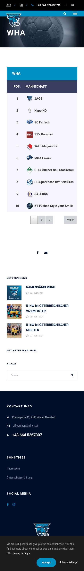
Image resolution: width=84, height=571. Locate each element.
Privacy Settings (68, 562)
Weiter (70, 219)
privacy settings (21, 553)
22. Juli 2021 (36, 293)
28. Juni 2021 (36, 316)
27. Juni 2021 (36, 335)
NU (21, 5)
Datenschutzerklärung (19, 477)
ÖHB (8, 5)
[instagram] (72, 5)
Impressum (13, 468)
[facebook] (66, 5)
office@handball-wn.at (25, 425)
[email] (59, 5)
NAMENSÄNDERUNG (40, 287)
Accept (46, 562)
